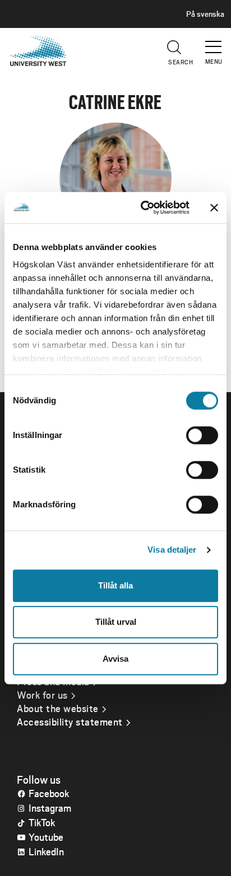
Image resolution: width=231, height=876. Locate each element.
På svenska (205, 14)
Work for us (42, 694)
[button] (214, 42)
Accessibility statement (70, 721)
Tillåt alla (115, 585)
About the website (58, 708)
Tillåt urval (115, 622)
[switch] (202, 435)
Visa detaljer (171, 549)
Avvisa (115, 658)
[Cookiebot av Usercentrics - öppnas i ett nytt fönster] (143, 207)
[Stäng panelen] (214, 207)
